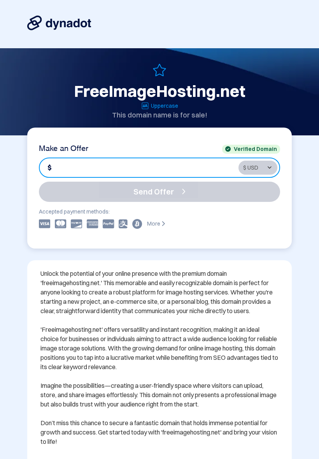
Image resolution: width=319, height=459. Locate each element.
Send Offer (153, 191)
